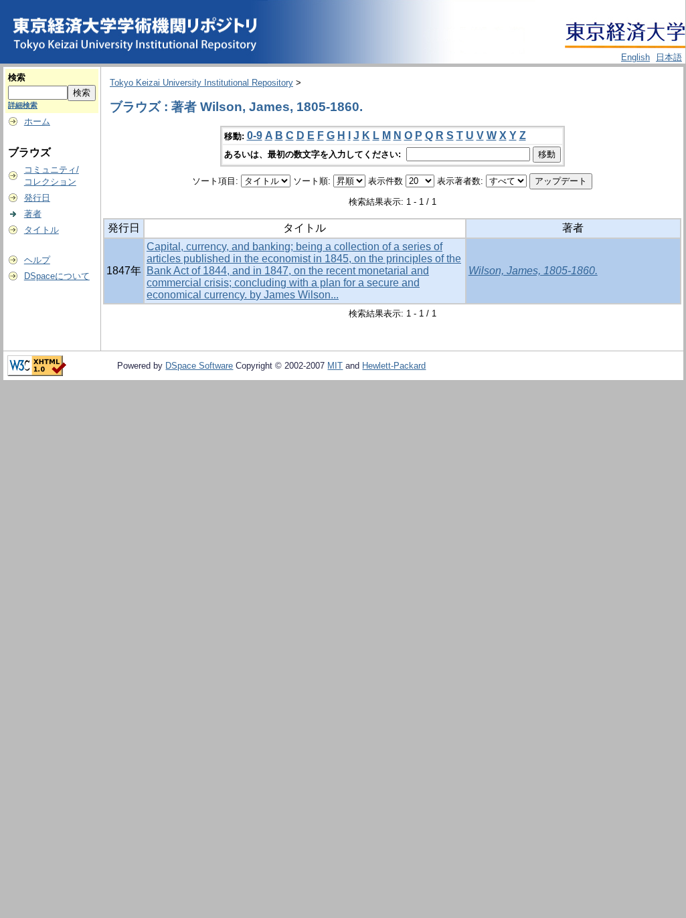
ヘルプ (37, 260)
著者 (32, 214)
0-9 (254, 135)
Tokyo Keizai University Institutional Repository (201, 83)
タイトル (41, 230)
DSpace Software (199, 366)
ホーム (37, 121)
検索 (16, 77)
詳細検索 (22, 105)
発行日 (37, 198)
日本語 (669, 57)
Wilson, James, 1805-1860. (533, 270)
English (635, 57)
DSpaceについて (57, 276)
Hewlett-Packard (394, 366)
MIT (335, 366)
